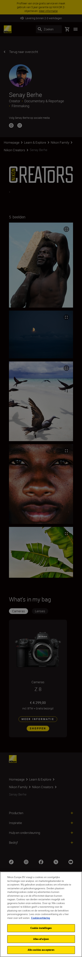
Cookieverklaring (40, 918)
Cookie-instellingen (41, 928)
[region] (41, 914)
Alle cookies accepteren (41, 949)
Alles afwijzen (41, 939)
